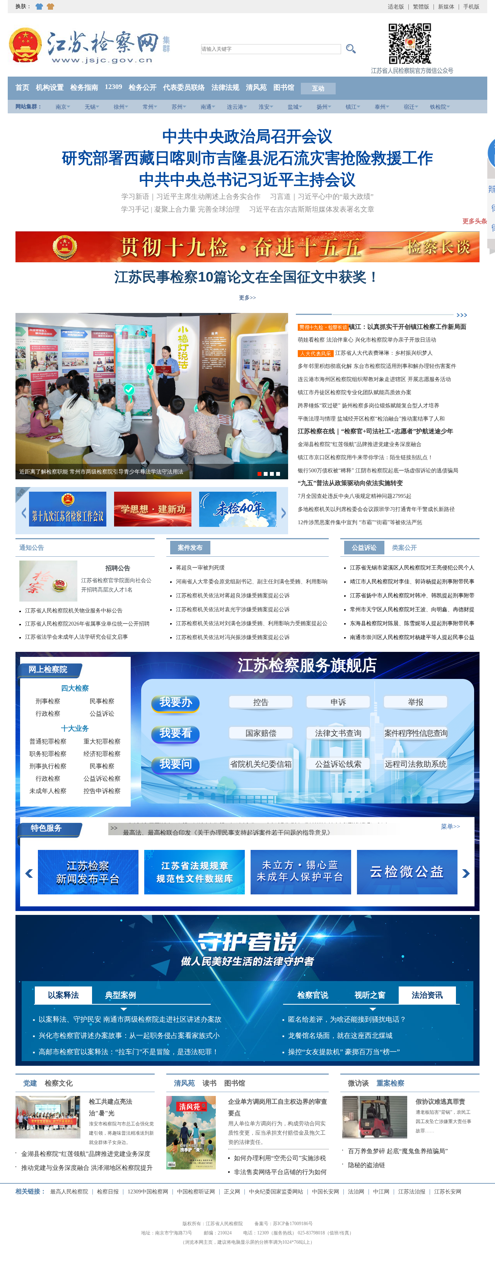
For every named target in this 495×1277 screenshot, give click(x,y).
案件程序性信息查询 (415, 733)
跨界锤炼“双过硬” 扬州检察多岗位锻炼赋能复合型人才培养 (368, 406)
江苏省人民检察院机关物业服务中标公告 (74, 611)
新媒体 (446, 7)
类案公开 (404, 547)
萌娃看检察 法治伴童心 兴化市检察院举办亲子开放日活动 (367, 340)
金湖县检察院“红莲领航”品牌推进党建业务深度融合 (360, 444)
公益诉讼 (364, 547)
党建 (30, 1083)
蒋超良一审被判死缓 (200, 568)
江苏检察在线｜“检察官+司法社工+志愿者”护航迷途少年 (375, 431)
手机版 (471, 7)
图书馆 (283, 87)
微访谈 (358, 1083)
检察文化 (59, 1083)
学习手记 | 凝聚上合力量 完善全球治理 (180, 209)
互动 (318, 88)
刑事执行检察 (48, 766)
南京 (61, 107)
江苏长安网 (447, 1192)
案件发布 (190, 547)
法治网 (356, 1192)
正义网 (232, 1192)
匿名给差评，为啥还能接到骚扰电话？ (347, 1019)
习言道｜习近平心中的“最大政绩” (322, 196)
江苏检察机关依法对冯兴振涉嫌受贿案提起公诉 (233, 637)
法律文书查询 (338, 733)
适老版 (396, 7)
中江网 (381, 1192)
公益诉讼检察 (102, 778)
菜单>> (450, 826)
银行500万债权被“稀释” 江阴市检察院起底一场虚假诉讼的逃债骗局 (378, 471)
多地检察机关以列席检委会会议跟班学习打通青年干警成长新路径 (376, 509)
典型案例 (120, 995)
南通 (206, 107)
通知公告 (31, 547)
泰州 (380, 107)
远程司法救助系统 (416, 764)
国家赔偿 (261, 733)
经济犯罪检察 (102, 753)
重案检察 (391, 1083)
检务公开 (143, 87)
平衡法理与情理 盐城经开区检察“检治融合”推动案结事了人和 (371, 419)
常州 (148, 107)
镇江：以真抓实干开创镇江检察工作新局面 (407, 326)
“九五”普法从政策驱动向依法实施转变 (350, 483)
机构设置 (50, 87)
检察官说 (312, 995)
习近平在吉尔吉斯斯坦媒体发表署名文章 (311, 209)
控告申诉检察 (102, 791)
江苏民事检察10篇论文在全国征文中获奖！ (247, 277)
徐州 (119, 107)
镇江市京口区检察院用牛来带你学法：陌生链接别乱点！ (365, 457)
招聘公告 (118, 568)
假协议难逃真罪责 (440, 1101)
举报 (415, 702)
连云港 (235, 107)
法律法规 (225, 87)
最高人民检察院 (69, 1192)
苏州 (177, 107)
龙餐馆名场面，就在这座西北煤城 (340, 1035)
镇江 (351, 107)
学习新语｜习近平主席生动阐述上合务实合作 (191, 196)
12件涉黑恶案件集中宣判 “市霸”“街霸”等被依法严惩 (360, 522)
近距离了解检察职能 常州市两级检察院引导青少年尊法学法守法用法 (101, 472)
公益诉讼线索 (338, 764)
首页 (22, 87)
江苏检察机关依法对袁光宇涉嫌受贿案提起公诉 (233, 609)
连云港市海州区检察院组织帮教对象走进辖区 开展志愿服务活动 (374, 379)
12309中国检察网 (148, 1192)
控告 (261, 702)
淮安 (264, 107)
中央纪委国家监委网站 (276, 1192)
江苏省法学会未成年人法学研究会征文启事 (76, 637)
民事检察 (102, 701)
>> (114, 828)
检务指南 (84, 87)
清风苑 (256, 87)
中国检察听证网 (196, 1192)
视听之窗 (370, 995)
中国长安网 (325, 1192)
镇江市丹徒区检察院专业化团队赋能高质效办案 (354, 392)
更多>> (247, 298)
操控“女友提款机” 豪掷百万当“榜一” (344, 1052)
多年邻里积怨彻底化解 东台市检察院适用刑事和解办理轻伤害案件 (377, 366)
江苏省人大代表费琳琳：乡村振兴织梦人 (383, 353)
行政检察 (48, 713)
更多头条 (475, 221)
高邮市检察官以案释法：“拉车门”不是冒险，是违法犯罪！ (129, 1052)
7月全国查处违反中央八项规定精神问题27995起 (354, 496)
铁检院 (438, 107)
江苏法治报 (411, 1192)
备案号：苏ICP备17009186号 (283, 1223)
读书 (210, 1083)
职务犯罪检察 (48, 753)
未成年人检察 (48, 791)
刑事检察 (48, 701)
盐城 (293, 107)
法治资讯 (427, 995)
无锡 (90, 107)
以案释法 (63, 995)
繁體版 (421, 7)
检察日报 (108, 1192)
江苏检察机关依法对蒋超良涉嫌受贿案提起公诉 (233, 595)
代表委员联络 (184, 87)
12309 (113, 87)
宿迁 (409, 107)
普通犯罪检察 (48, 741)
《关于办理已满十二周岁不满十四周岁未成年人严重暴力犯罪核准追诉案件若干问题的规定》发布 (256, 829)
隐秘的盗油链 (366, 1165)
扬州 (322, 107)
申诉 (338, 702)
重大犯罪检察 (102, 741)
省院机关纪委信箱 (261, 764)
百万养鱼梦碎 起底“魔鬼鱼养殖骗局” (398, 1151)
